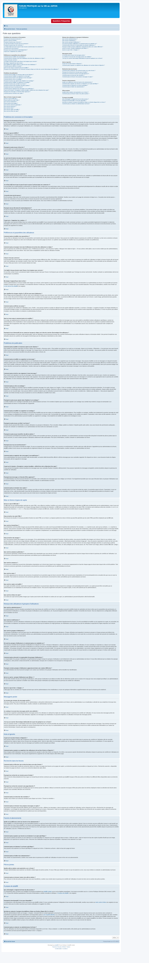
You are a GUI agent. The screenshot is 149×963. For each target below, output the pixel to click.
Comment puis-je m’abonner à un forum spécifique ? (75, 85)
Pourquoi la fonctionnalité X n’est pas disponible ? (74, 100)
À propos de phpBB (63, 893)
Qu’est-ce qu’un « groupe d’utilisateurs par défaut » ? (75, 48)
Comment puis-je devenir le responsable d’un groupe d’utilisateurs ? (78, 45)
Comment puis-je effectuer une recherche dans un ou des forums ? (78, 70)
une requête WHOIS (48, 914)
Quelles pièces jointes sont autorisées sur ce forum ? (75, 92)
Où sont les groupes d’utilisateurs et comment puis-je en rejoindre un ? (79, 43)
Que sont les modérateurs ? (69, 40)
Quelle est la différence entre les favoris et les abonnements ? (77, 82)
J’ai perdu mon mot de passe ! (11, 48)
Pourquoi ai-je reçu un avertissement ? (13, 87)
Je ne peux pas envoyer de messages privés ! (73, 55)
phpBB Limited (47, 891)
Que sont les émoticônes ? (10, 101)
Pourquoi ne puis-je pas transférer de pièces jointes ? (17, 85)
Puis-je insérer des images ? (11, 103)
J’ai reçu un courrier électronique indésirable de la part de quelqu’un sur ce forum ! (82, 58)
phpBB (56, 945)
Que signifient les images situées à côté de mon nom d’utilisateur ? (20, 64)
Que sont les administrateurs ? (69, 39)
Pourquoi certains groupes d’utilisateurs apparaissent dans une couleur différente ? (82, 46)
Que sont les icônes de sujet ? (11, 111)
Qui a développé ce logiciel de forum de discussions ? (75, 99)
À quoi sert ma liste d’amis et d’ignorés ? (72, 63)
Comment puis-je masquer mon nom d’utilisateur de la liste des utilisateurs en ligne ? (24, 58)
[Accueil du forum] (11, 10)
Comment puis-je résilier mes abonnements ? (73, 86)
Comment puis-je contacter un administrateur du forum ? (76, 103)
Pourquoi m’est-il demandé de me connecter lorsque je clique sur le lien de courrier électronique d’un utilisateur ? (31, 69)
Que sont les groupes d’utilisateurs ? (71, 42)
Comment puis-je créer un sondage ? (13, 79)
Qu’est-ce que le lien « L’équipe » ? (70, 49)
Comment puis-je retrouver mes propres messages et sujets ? (77, 76)
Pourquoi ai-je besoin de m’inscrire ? (13, 39)
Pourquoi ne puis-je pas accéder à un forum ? (15, 83)
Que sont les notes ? (9, 108)
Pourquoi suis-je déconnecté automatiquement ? (15, 49)
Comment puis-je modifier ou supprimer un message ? (17, 76)
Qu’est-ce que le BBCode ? (10, 98)
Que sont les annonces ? (10, 106)
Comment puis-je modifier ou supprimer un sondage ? (17, 82)
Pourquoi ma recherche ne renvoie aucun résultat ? (75, 72)
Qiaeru (68, 946)
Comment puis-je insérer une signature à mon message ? (18, 77)
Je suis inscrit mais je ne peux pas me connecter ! (16, 43)
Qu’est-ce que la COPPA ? (10, 40)
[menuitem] (6, 26)
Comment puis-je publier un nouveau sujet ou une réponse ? (18, 74)
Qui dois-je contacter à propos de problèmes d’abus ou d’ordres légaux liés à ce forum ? (84, 102)
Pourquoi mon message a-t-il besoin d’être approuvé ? (17, 91)
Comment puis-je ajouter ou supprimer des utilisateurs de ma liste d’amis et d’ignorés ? (83, 65)
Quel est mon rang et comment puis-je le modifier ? (16, 67)
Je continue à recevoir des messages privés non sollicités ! (76, 56)
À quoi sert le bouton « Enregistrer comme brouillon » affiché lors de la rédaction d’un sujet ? (26, 90)
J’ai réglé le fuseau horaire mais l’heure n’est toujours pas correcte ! (20, 61)
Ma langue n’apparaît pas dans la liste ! (13, 63)
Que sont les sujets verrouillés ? (12, 109)
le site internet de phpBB (10, 286)
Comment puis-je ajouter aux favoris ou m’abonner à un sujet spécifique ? (80, 83)
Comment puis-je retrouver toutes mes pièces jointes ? (75, 93)
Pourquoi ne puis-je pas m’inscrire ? (12, 42)
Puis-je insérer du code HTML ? (11, 100)
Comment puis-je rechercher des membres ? (73, 75)
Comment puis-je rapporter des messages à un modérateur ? (19, 88)
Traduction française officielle (59, 946)
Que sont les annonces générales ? (12, 104)
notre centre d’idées (100, 902)
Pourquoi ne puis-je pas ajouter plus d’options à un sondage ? (19, 80)
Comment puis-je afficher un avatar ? (13, 66)
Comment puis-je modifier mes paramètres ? (15, 56)
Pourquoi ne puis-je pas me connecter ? (13, 45)
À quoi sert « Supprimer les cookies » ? (13, 51)
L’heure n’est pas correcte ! (10, 59)
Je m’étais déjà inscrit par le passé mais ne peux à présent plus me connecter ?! (23, 46)
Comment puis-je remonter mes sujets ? (14, 93)
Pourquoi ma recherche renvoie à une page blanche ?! (75, 73)
